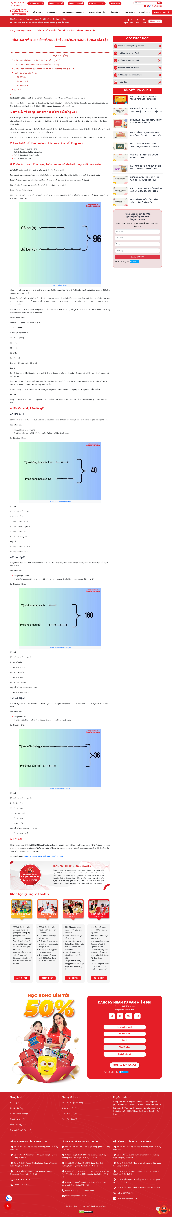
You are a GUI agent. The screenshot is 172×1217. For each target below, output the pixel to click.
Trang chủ (14, 30)
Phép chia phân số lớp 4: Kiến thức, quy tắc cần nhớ (43, 856)
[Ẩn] (65, 56)
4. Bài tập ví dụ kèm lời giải (26, 73)
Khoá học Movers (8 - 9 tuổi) (128, 60)
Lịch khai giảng (16, 1108)
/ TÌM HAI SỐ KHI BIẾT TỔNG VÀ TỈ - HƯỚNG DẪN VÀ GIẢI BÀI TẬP (65, 30)
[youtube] (148, 6)
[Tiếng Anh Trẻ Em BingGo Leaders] (19, 12)
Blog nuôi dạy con (18, 1125)
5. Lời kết (18, 90)
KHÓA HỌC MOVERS (73, 914)
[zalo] (150, 6)
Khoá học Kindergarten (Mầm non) (131, 46)
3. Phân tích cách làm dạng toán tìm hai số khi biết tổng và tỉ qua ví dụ (44, 69)
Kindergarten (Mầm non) (72, 1103)
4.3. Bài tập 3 (22, 86)
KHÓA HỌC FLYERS (98, 914)
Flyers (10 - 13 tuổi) (69, 1119)
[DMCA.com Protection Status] (86, 1211)
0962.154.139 (19, 3)
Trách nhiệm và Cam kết (20, 1130)
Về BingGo (14, 1103)
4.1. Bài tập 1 (21, 77)
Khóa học (51, 12)
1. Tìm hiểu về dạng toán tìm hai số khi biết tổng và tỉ (36, 60)
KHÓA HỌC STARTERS (47, 914)
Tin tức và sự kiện (17, 1119)
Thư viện (129, 12)
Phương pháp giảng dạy (72, 12)
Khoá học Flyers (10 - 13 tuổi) (128, 68)
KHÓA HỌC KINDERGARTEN (22, 914)
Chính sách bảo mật (19, 1114)
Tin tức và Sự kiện (97, 12)
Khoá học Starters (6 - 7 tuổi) (128, 53)
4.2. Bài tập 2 (22, 81)
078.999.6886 (19, 6)
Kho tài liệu (144, 12)
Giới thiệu (36, 12)
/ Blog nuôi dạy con (27, 30)
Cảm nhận (114, 12)
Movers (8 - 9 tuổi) (69, 1114)
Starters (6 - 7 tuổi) (69, 1108)
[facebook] (145, 6)
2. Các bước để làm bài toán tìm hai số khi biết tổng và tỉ (38, 65)
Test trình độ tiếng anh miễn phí (129, 75)
